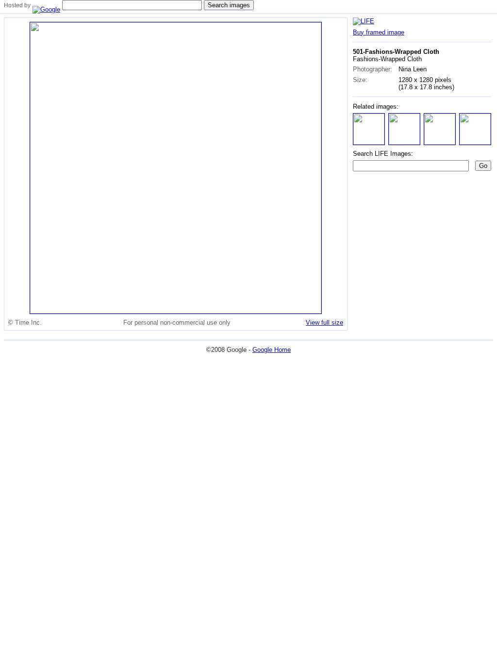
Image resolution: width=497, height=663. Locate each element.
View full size (324, 322)
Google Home (271, 349)
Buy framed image (378, 32)
